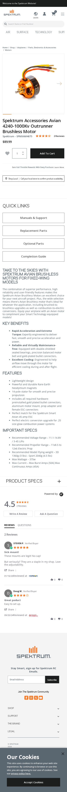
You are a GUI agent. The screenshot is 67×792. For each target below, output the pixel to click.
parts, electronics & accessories (42, 47)
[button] (10, 570)
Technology (43, 32)
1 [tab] (7, 115)
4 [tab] (33, 115)
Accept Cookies (33, 782)
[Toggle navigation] (62, 14)
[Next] (59, 83)
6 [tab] (51, 115)
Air (8, 32)
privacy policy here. (21, 773)
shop (12, 47)
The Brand (14, 724)
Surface (23, 32)
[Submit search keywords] (5, 24)
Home (5, 47)
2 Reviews (59, 136)
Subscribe (52, 679)
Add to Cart (47, 153)
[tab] (18, 514)
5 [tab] (42, 115)
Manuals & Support (33, 218)
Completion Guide (33, 256)
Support (13, 716)
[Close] (62, 754)
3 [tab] (24, 115)
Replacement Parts (33, 231)
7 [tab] (59, 115)
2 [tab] (16, 115)
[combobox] (33, 24)
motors (8, 50)
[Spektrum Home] (12, 12)
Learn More (59, 167)
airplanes (21, 47)
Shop (11, 708)
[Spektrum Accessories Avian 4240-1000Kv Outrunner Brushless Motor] (33, 81)
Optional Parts (33, 243)
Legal (11, 731)
